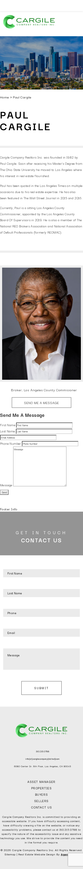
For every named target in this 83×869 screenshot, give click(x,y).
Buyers (41, 794)
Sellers (41, 800)
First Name (7, 424)
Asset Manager (41, 781)
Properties (41, 788)
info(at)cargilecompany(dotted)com (43, 759)
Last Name (7, 431)
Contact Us (41, 807)
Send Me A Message (41, 402)
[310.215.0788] (42, 5)
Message (6, 484)
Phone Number (10, 443)
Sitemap (10, 854)
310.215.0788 (42, 751)
